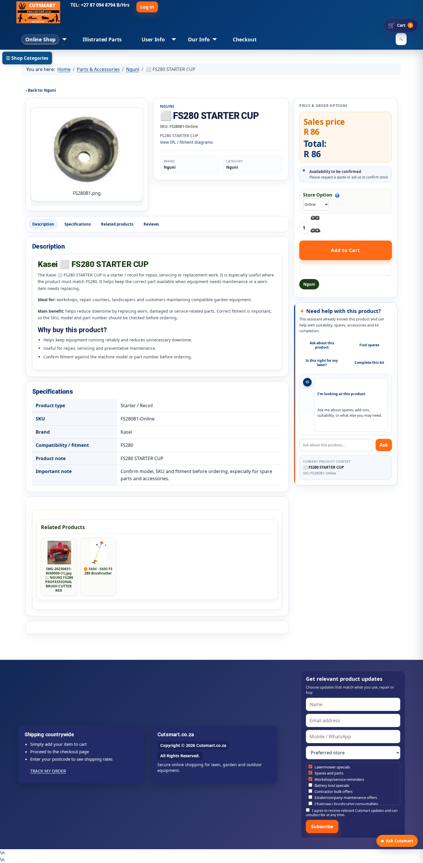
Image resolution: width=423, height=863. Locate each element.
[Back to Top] (415, 855)
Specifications (77, 224)
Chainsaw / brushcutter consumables (346, 804)
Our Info (199, 39)
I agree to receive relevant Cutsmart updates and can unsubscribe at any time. (351, 812)
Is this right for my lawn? (322, 362)
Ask (384, 445)
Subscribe (322, 826)
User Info (153, 39)
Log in (147, 7)
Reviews (151, 224)
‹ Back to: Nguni (41, 90)
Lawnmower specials (332, 767)
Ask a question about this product (345, 269)
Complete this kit (369, 362)
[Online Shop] (63, 39)
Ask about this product (322, 345)
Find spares (369, 345)
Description (43, 224)
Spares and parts (328, 773)
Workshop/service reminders (339, 779)
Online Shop (40, 39)
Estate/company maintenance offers (345, 797)
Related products (117, 224)
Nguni (309, 284)
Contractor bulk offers (333, 791)
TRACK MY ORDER (48, 771)
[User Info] (172, 39)
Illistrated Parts (102, 39)
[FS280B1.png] (87, 150)
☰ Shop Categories (27, 58)
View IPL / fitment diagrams (186, 142)
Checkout (245, 39)
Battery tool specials (331, 785)
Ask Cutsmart (399, 840)
